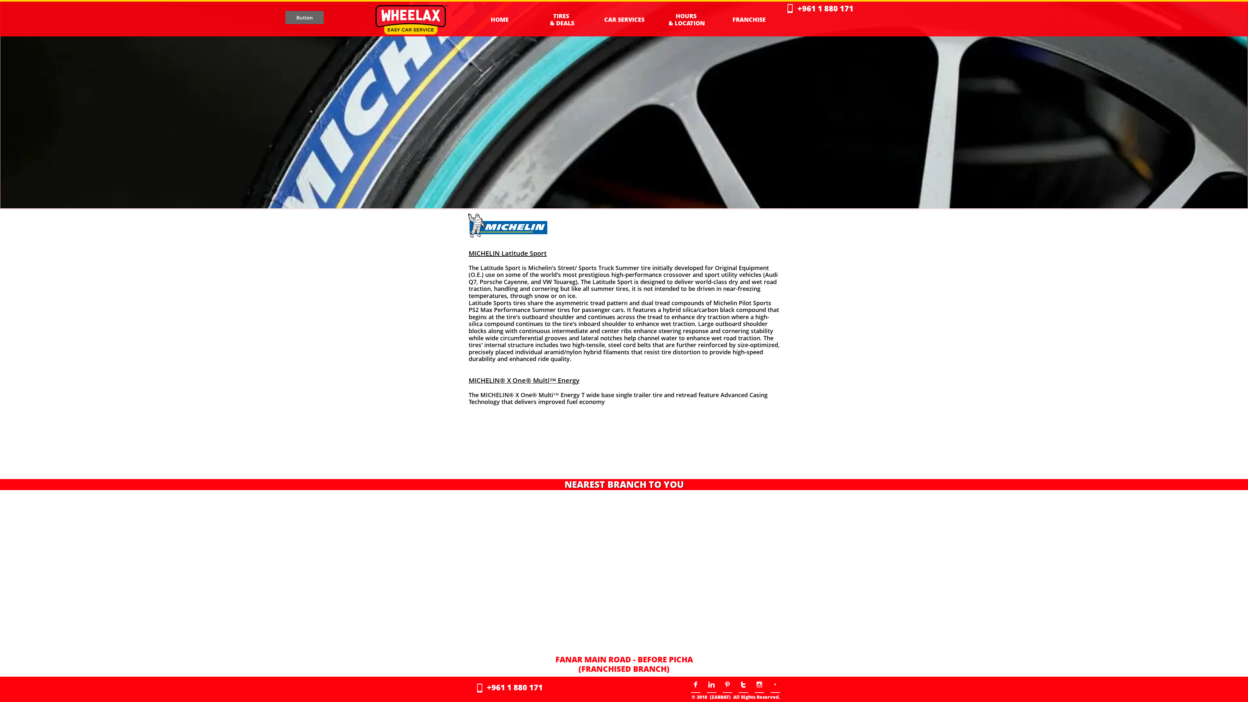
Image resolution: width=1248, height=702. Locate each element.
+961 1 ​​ (811, 8)
